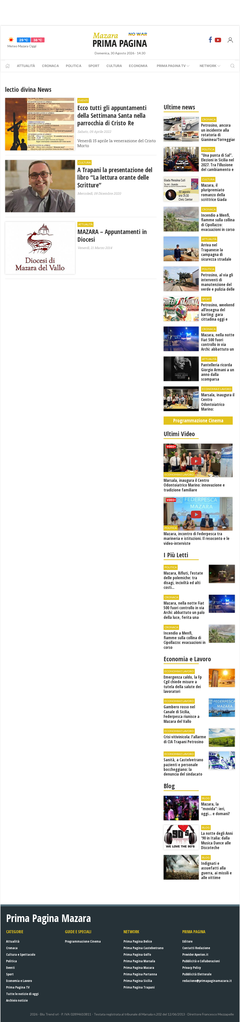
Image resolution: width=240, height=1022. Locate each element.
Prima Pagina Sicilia (138, 980)
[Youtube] (217, 39)
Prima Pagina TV (18, 987)
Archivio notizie (17, 1000)
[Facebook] (210, 39)
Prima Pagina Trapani (139, 987)
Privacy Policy (191, 967)
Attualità (26, 66)
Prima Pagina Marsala (139, 961)
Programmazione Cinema (83, 941)
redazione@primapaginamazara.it (207, 980)
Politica (73, 66)
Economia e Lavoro (19, 980)
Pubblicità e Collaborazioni (201, 961)
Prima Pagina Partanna (140, 974)
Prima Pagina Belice (138, 941)
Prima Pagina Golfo (137, 954)
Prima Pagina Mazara (139, 967)
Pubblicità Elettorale (196, 974)
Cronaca (50, 66)
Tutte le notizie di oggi (22, 994)
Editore (187, 941)
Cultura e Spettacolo (20, 954)
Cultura (114, 66)
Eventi (10, 967)
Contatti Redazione (196, 948)
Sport (93, 66)
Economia (138, 66)
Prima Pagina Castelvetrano (143, 948)
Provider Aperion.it (195, 954)
